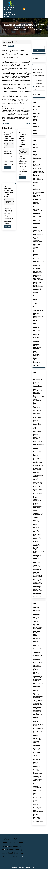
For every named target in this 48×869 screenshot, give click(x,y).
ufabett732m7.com (37, 753)
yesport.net (35, 427)
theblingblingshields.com (38, 465)
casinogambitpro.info (37, 386)
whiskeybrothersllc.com (38, 594)
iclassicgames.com (37, 435)
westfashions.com (37, 264)
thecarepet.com (36, 382)
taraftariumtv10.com (37, 274)
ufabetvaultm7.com (37, 707)
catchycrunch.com (37, 623)
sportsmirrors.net (36, 471)
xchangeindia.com (37, 786)
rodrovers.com (36, 673)
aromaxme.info (36, 309)
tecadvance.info (36, 302)
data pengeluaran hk (37, 117)
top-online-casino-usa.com (38, 192)
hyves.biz (35, 340)
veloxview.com (36, 592)
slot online (35, 124)
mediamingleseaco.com (38, 286)
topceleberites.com (37, 701)
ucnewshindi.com (37, 403)
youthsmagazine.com (37, 452)
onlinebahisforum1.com (38, 613)
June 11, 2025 (9, 143)
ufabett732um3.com (37, 734)
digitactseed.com (36, 668)
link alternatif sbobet (10, 854)
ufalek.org (35, 492)
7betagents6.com (36, 682)
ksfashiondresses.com (38, 506)
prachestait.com (36, 295)
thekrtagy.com (36, 784)
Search (36, 43)
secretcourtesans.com (38, 611)
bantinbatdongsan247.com (38, 390)
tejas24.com (35, 292)
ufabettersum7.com (37, 579)
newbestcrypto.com (37, 432)
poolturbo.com (36, 293)
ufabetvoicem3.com (37, 710)
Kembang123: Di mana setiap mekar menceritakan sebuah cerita (9, 136)
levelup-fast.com (36, 691)
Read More (8, 168)
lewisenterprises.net (37, 639)
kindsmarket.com (37, 254)
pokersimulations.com (37, 694)
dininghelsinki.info (37, 718)
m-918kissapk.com (37, 354)
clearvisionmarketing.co (38, 739)
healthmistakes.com (37, 504)
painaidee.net (36, 454)
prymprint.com (36, 527)
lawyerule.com (36, 285)
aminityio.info (36, 303)
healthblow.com (36, 221)
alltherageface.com (37, 807)
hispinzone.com (36, 189)
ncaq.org (35, 634)
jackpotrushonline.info (37, 402)
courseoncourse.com (37, 389)
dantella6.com (36, 186)
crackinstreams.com (37, 684)
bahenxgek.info (36, 393)
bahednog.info (36, 392)
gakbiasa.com (36, 357)
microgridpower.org (37, 539)
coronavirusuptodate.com (38, 683)
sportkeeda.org (36, 528)
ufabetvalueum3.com (37, 706)
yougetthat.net (36, 430)
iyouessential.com (37, 646)
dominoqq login (17, 850)
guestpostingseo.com (37, 385)
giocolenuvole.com (37, 645)
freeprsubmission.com (38, 758)
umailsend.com (36, 418)
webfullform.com (36, 167)
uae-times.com (36, 144)
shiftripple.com (36, 558)
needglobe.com (36, 542)
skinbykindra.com (37, 805)
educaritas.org (36, 630)
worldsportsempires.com (38, 513)
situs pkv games (13, 856)
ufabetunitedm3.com (37, 583)
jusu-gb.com (35, 380)
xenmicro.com (36, 635)
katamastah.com (36, 516)
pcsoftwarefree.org (37, 641)
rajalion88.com (36, 617)
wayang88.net (36, 713)
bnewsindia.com (36, 762)
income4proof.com (37, 628)
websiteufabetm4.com (37, 714)
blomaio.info (35, 317)
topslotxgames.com (37, 183)
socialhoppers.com (37, 235)
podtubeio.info (36, 320)
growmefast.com (36, 487)
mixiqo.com (35, 541)
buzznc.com (35, 803)
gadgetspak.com (36, 686)
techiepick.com (36, 763)
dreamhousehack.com (38, 789)
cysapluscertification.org (38, 327)
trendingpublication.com (38, 575)
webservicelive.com (37, 822)
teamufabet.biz (36, 165)
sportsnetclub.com (37, 431)
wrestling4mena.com (37, 230)
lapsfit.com (35, 690)
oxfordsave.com (36, 434)
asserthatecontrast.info (38, 310)
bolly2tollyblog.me (37, 347)
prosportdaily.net (36, 748)
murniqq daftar (6, 847)
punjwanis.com (36, 376)
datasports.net (36, 472)
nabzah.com (35, 202)
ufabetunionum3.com (37, 704)
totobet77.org (36, 573)
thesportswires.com (37, 458)
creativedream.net (37, 237)
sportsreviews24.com (37, 483)
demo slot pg (36, 127)
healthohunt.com (36, 725)
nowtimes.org (36, 334)
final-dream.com (36, 744)
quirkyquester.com (37, 555)
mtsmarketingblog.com (38, 288)
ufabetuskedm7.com (37, 586)
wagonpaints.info (36, 736)
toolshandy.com (36, 265)
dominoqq (35, 129)
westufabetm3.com (37, 593)
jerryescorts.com (36, 476)
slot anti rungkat (16, 840)
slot (4, 840)
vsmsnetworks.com (37, 148)
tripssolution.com (36, 675)
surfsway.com (36, 665)
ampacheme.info (36, 306)
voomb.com (35, 479)
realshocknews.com (37, 502)
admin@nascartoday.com (19, 41)
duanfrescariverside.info (38, 720)
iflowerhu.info (36, 358)
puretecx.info (36, 300)
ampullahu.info (36, 307)
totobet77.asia (36, 572)
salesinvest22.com (37, 749)
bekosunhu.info (36, 314)
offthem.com (36, 150)
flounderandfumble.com (38, 724)
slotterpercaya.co (36, 559)
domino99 (35, 122)
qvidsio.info (35, 323)
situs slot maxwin (36, 106)
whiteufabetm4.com (37, 715)
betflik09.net (35, 632)
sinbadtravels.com (37, 411)
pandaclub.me (36, 348)
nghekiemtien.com (37, 289)
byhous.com (35, 351)
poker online (35, 116)
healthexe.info (36, 299)
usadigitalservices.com (38, 234)
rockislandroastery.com (38, 811)
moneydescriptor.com (37, 451)
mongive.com (36, 203)
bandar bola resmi (37, 113)
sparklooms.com (36, 565)
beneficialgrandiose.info (38, 316)
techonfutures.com (37, 767)
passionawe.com (36, 545)
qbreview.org (36, 175)
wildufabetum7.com (37, 596)
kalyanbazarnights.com (38, 190)
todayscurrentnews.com (38, 570)
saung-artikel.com (37, 437)
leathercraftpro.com (37, 538)
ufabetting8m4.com (37, 703)
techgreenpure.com (37, 660)
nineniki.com (36, 196)
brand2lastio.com (36, 233)
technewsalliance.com (37, 729)
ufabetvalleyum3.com (37, 590)
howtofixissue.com (37, 164)
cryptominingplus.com (37, 441)
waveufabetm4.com (37, 711)
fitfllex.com (35, 248)
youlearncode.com (37, 649)
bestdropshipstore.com (38, 662)
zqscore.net (35, 517)
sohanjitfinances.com (37, 562)
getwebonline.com (37, 240)
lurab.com (35, 815)
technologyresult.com (37, 653)
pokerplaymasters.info (37, 387)
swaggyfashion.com (37, 272)
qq (33, 131)
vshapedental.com (37, 776)
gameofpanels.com (37, 216)
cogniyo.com (36, 532)
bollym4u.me (36, 345)
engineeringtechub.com (38, 475)
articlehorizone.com (37, 679)
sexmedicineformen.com (38, 556)
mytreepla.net (36, 693)
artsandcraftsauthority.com (38, 821)
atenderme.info (36, 312)
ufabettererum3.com (37, 576)
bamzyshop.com (36, 765)
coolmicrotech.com (37, 787)
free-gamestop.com (37, 410)
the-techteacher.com (37, 790)
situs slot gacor (9, 840)
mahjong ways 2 (14, 845)
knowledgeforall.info (37, 231)
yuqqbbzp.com (36, 680)
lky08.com (35, 243)
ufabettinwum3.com (37, 582)
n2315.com (35, 238)
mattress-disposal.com (38, 493)
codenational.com (37, 808)
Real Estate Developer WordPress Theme (20, 867)
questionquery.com (37, 275)
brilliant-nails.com (36, 278)
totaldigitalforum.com (37, 796)
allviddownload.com (37, 168)
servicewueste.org (37, 176)
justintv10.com (36, 283)
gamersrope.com (36, 407)
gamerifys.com (36, 145)
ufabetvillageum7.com (37, 708)
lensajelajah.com (36, 631)
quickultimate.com (37, 554)
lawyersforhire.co (36, 447)
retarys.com (35, 420)
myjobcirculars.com (37, 181)
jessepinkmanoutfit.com (38, 417)
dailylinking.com (36, 642)
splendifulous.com (37, 699)
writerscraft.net (36, 226)
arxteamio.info (36, 523)
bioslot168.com (36, 820)
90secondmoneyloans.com (38, 670)
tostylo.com (35, 428)
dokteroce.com (36, 281)
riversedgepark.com (37, 620)
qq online (35, 109)
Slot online (36, 29)
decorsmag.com (36, 169)
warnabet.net (36, 344)
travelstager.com (36, 266)
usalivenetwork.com (37, 400)
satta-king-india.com (37, 676)
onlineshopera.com (37, 637)
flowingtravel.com (37, 195)
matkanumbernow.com (38, 179)
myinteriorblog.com (37, 760)
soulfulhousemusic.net (38, 563)
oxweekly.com (36, 259)
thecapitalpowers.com (37, 568)
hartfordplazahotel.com (38, 352)
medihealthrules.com (37, 773)
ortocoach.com (36, 544)
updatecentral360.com (37, 514)
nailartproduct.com (37, 666)
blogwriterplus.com (37, 383)
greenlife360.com (36, 157)
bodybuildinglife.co (37, 497)
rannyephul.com (36, 269)
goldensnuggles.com (37, 423)
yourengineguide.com (37, 779)
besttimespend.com (37, 530)
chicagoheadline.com (37, 614)
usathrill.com (36, 775)
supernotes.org (36, 511)
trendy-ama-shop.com (37, 752)
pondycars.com (36, 766)
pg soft (21, 840)
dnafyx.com (35, 644)
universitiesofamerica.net (38, 172)
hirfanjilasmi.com (36, 535)
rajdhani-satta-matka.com (38, 224)
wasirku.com (36, 290)
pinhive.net (35, 342)
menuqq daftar (20, 846)
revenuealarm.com (37, 814)
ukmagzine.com (36, 413)
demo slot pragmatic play (7, 843)
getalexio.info (36, 524)
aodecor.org (35, 331)
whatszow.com (36, 656)
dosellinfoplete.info (37, 319)
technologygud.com (37, 500)
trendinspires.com (37, 268)
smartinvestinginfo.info (38, 728)
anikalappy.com (36, 717)
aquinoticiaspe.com (37, 442)
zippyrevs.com (36, 178)
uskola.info (35, 735)
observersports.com (37, 440)
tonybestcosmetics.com (38, 801)
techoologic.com (36, 769)
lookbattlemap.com (37, 424)
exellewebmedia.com (37, 409)
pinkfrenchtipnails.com (38, 466)
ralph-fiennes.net (36, 244)
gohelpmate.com (36, 223)
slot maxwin (4, 846)
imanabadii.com (36, 362)
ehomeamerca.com (37, 658)
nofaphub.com (36, 624)
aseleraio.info (36, 518)
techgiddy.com (36, 399)
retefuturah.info (36, 727)
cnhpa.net (35, 509)
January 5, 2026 (23, 149)
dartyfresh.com (36, 638)
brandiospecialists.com (38, 198)
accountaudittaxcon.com (38, 525)
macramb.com (36, 257)
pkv (34, 110)
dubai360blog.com (37, 485)
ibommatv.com (36, 151)
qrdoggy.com (36, 499)
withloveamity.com (37, 648)
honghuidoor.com (36, 193)
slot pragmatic (10, 842)
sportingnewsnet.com (37, 461)
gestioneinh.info (36, 746)
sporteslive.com (36, 463)
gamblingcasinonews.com (38, 171)
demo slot (35, 107)
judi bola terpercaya (12, 853)
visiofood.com (36, 755)
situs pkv (12, 838)
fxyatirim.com (36, 651)
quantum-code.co (37, 741)
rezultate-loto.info (36, 697)
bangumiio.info (36, 313)
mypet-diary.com (36, 258)
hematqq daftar (12, 847)
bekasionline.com (37, 154)
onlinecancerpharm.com (38, 490)
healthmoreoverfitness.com (39, 182)
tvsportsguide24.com (37, 482)
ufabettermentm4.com (37, 578)
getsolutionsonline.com (38, 207)
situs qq (35, 120)
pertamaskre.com (37, 395)
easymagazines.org (37, 534)
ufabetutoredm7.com (37, 589)
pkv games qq (17, 854)
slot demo (35, 112)
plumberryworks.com (37, 549)
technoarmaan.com (37, 797)
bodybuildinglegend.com (38, 276)
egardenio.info (36, 521)
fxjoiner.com (35, 804)
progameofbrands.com (38, 174)
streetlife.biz (35, 338)
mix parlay (18, 853)
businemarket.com (37, 448)
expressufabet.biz (37, 159)
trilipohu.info (35, 364)
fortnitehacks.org (36, 328)
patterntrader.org (36, 507)
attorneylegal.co (36, 478)
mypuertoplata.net (37, 161)
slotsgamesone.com (37, 188)
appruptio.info (36, 365)
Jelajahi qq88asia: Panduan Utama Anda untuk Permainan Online (38, 69)
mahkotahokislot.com (37, 489)
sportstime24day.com (37, 462)
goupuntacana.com (37, 618)
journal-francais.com (37, 282)
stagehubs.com (36, 607)
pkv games (16, 838)
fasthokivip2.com (36, 438)
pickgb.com (35, 503)
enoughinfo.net (36, 341)
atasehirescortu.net (37, 473)
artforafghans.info (36, 296)
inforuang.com (36, 252)
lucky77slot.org (36, 486)
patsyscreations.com (37, 627)
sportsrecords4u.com (37, 700)
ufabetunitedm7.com (37, 585)
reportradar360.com (37, 271)
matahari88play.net (37, 449)
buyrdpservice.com (37, 425)
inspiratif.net (35, 147)
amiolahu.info (36, 304)
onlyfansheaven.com (37, 241)
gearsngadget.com (37, 687)
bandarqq (35, 114)
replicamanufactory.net (38, 696)
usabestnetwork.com (37, 416)
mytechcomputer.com (37, 818)
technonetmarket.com (37, 731)
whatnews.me (36, 742)
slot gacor (5, 842)
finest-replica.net (36, 745)
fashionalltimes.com (37, 794)
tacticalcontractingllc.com (38, 566)
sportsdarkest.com (37, 455)
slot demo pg (36, 126)
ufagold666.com (36, 759)
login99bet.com (36, 610)
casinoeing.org (36, 335)
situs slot (20, 845)
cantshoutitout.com (37, 158)
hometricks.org (36, 537)
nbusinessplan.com (37, 155)
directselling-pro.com (37, 813)
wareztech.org (36, 414)
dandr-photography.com (38, 279)
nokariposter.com (36, 212)
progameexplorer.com (37, 810)
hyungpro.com (36, 459)
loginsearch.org (36, 330)
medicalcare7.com (37, 199)
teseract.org (35, 751)
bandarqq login (19, 849)
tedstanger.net (36, 732)
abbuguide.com (36, 652)
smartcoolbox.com (37, 561)
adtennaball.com (36, 200)
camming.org (36, 615)
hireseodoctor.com (37, 689)
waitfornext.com (36, 738)
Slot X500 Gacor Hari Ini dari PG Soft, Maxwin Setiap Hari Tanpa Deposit (9, 12)
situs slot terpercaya (6, 845)
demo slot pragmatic (17, 843)
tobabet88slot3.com (37, 569)
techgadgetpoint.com (37, 480)
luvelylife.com (36, 255)
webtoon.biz (35, 456)
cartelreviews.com (37, 663)
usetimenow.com (36, 220)
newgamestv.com (37, 468)
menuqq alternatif (5, 838)
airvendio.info (36, 297)
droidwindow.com (36, 756)
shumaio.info (36, 324)
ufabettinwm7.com (37, 580)
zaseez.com (35, 621)
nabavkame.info (36, 355)
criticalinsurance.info (37, 210)
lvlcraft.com (35, 669)
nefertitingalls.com (37, 625)
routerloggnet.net (36, 185)
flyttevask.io (35, 350)
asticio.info (35, 520)
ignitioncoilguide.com (37, 817)
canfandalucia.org (37, 777)
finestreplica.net (36, 722)
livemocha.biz (36, 337)
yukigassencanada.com (38, 677)
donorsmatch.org (36, 333)
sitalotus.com (36, 510)
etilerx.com (35, 721)
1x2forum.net (36, 608)
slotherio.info (36, 326)
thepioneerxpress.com (38, 162)
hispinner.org (36, 209)
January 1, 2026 (7, 41)
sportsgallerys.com (37, 469)
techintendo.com (36, 659)
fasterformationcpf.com (38, 421)
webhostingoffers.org (37, 655)
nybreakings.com (36, 780)
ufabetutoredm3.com (37, 587)
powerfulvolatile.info (37, 321)
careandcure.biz (36, 531)
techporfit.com (36, 152)
